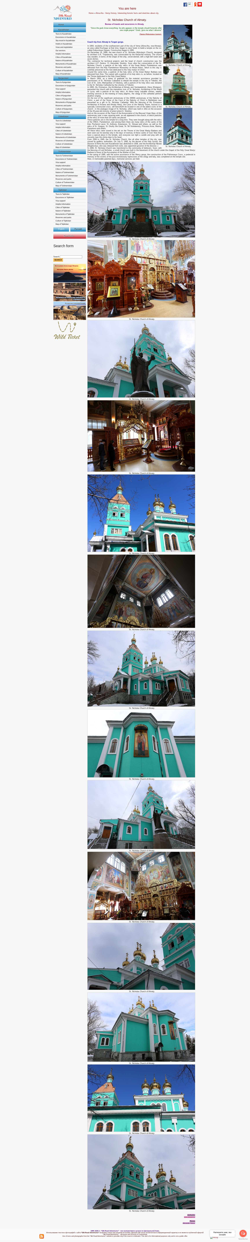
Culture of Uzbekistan (64, 144)
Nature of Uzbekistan (64, 134)
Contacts (69, 235)
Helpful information (63, 54)
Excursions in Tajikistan (65, 197)
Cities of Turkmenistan (64, 169)
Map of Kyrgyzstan (63, 112)
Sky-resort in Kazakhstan (65, 41)
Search (56, 257)
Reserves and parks (63, 67)
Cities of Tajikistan (63, 207)
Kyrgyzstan (63, 78)
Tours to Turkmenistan (64, 156)
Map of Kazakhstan (63, 74)
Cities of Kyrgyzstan (63, 96)
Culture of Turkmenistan (65, 182)
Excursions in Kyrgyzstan (65, 86)
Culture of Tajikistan (63, 221)
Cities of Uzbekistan (63, 131)
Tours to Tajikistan (63, 194)
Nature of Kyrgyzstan (64, 99)
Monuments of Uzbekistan (66, 137)
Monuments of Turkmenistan (67, 176)
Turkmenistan (64, 151)
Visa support (60, 89)
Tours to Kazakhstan (63, 34)
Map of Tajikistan (62, 224)
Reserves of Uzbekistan (65, 141)
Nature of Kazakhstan (64, 61)
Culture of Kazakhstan (64, 71)
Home (61, 24)
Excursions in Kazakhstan (66, 37)
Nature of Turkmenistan (65, 172)
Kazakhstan (63, 30)
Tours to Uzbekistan (63, 121)
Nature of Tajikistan (63, 211)
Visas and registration (64, 47)
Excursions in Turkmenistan (66, 159)
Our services (60, 51)
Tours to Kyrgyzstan (63, 82)
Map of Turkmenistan (64, 186)
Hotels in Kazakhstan (64, 44)
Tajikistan (62, 190)
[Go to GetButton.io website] (243, 1239)
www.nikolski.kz (189, 1217)
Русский (78, 229)
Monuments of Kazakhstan (66, 64)
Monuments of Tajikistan (65, 214)
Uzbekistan (63, 116)
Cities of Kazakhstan (64, 57)
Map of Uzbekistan (63, 147)
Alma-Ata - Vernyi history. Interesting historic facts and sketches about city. (127, 13)
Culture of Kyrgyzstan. (64, 109)
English (61, 229)
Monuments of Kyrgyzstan (66, 102)
